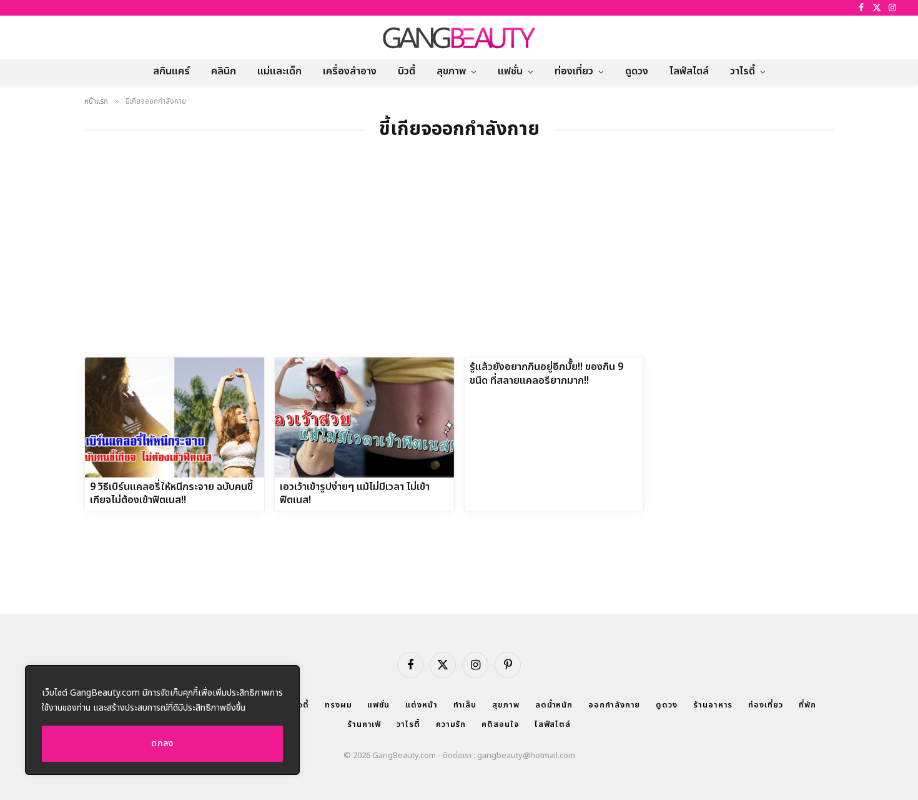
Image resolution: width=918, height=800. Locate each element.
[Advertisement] (459, 263)
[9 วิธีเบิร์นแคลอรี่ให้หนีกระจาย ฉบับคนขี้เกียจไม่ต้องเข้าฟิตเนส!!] (174, 417)
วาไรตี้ (742, 71)
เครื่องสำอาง (350, 71)
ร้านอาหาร (713, 705)
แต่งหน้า (421, 705)
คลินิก (223, 71)
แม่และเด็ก (279, 71)
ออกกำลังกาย (614, 705)
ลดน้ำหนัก (554, 705)
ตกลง (162, 743)
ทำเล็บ (465, 705)
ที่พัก (807, 705)
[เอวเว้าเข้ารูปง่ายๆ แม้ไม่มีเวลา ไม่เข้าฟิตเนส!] (364, 417)
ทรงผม (338, 705)
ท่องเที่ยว (574, 71)
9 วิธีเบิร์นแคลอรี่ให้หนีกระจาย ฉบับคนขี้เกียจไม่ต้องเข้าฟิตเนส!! (171, 494)
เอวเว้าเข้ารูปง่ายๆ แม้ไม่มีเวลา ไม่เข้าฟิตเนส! (355, 494)
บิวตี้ (406, 71)
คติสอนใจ (499, 724)
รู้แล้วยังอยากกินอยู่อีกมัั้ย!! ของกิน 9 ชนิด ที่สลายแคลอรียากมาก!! (546, 374)
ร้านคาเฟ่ (364, 724)
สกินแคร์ (171, 71)
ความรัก (451, 724)
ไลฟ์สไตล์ (689, 71)
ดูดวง (636, 71)
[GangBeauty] (459, 37)
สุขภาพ (451, 71)
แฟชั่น (510, 71)
